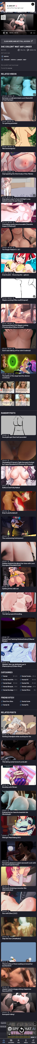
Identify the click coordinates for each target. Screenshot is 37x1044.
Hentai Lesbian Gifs (29, 686)
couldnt (7, 59)
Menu (32, 1037)
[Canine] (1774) (21, 12)
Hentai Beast (10, 683)
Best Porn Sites (8, 701)
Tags (18, 1042)
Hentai (6, 56)
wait (24, 59)
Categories (11, 1042)
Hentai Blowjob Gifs (10, 686)
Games (33, 1042)
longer (19, 59)
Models (26, 1042)
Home (3, 1042)
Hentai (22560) (8, 12)
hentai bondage (10, 690)
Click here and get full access (17, 41)
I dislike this (32, 50)
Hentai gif (29, 679)
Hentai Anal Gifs (10, 679)
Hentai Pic (25, 705)
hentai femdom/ (29, 676)
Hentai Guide (26, 701)
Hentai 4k (6, 705)
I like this (22, 50)
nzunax (10, 68)
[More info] (34, 94)
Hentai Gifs (29, 683)
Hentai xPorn (29, 690)
